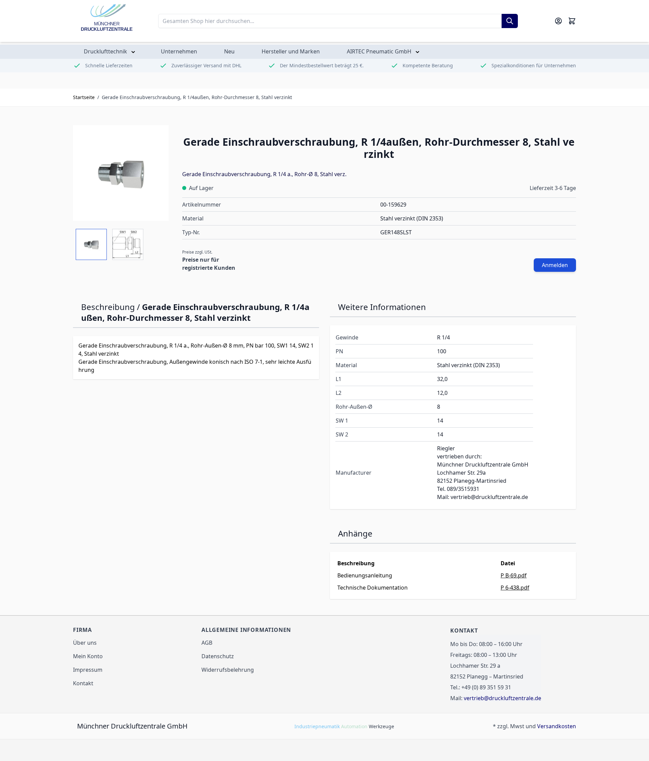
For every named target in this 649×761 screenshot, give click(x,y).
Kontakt (83, 683)
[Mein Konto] (558, 21)
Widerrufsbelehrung (227, 669)
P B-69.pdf (514, 575)
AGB (206, 642)
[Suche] (510, 21)
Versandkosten (556, 726)
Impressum (87, 669)
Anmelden (555, 265)
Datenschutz (217, 656)
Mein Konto (88, 656)
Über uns (85, 642)
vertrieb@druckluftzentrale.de (502, 698)
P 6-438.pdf (515, 587)
